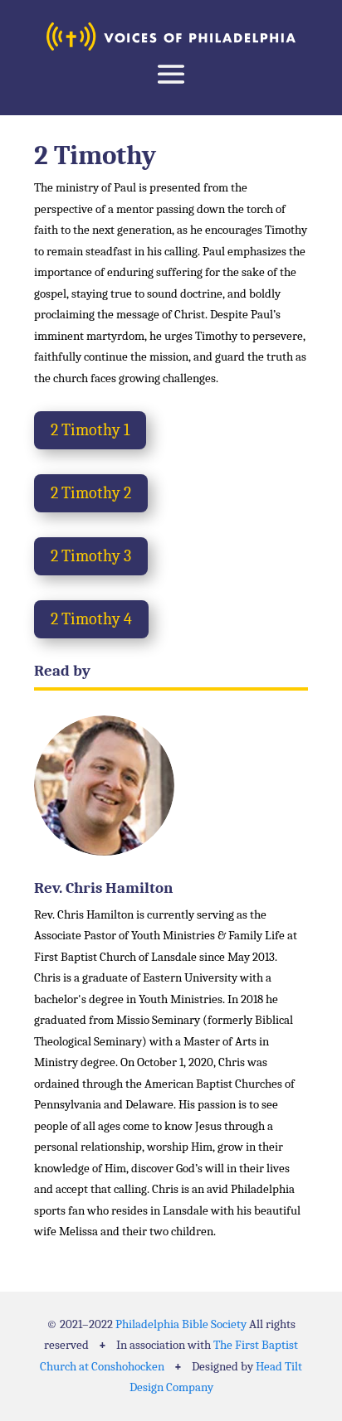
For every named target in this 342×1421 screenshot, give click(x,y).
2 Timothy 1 (90, 429)
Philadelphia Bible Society (181, 1324)
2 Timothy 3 (91, 555)
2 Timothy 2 (91, 492)
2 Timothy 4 (91, 618)
